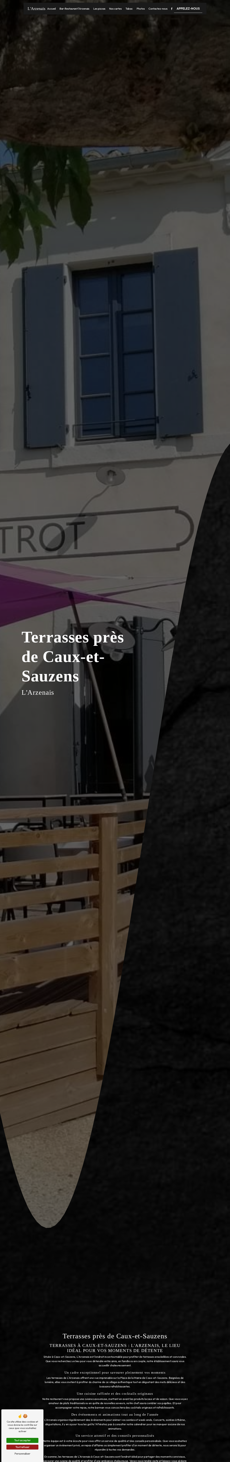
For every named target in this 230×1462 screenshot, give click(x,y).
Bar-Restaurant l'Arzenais (74, 8)
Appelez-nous (188, 8)
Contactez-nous (158, 8)
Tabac (129, 8)
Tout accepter (22, 1440)
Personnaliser (22, 1453)
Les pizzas (99, 8)
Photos (141, 8)
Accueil (51, 8)
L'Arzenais (36, 8)
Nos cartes (115, 8)
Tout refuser (22, 1447)
